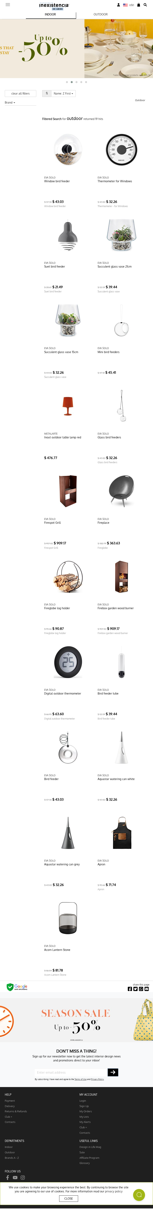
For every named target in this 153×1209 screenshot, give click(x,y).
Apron (101, 864)
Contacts (10, 1121)
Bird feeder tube (108, 693)
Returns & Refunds (16, 1111)
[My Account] (118, 5)
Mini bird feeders (109, 352)
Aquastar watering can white (116, 779)
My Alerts (85, 1121)
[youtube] (15, 1177)
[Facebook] (7, 1177)
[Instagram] (23, 1177)
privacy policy (114, 1191)
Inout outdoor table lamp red (62, 437)
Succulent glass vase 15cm (61, 352)
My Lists (84, 1116)
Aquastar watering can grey (62, 864)
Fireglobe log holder (57, 608)
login (82, 1100)
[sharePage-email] (146, 989)
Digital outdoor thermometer (62, 693)
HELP (8, 1094)
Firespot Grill (52, 522)
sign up (84, 1106)
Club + (8, 1116)
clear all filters (20, 93)
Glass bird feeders (109, 437)
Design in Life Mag (90, 1147)
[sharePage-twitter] (135, 989)
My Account (88, 1094)
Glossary (84, 1163)
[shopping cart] (138, 5)
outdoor (10, 1152)
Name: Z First (65, 93)
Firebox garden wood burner (116, 608)
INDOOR (50, 14)
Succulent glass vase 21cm (114, 266)
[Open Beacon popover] (139, 1195)
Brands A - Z (12, 1157)
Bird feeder (51, 779)
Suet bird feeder (54, 266)
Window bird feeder (57, 181)
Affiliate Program (89, 1157)
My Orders (85, 1111)
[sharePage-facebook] (130, 989)
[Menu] (8, 3)
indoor (9, 1147)
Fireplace (103, 522)
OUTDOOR (101, 14)
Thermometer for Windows (115, 181)
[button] (67, 82)
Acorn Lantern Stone (57, 949)
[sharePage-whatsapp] (141, 989)
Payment (10, 1100)
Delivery (10, 1106)
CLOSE (68, 1198)
